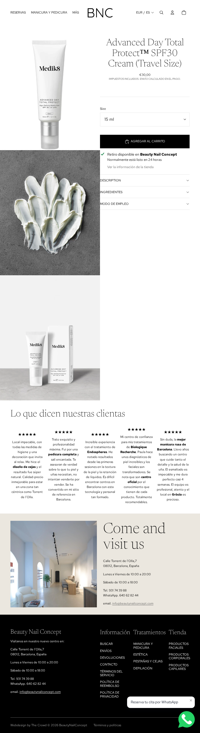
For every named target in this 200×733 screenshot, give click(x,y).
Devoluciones (112, 658)
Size (103, 109)
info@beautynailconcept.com (132, 603)
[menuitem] (76, 12)
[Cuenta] (172, 12)
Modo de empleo (114, 204)
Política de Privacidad (109, 694)
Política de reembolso (109, 684)
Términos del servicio (111, 673)
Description (110, 180)
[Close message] (191, 700)
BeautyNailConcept (73, 725)
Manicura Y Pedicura (143, 646)
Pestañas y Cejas (147, 661)
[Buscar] (161, 12)
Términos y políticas (107, 725)
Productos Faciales (179, 646)
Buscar (106, 644)
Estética (140, 654)
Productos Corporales (179, 656)
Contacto (108, 664)
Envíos (105, 651)
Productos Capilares (179, 667)
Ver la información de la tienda (130, 167)
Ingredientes (111, 192)
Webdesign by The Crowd (28, 725)
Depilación (142, 668)
